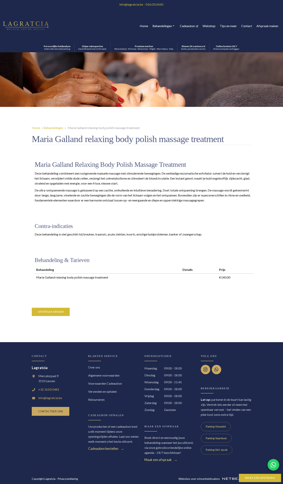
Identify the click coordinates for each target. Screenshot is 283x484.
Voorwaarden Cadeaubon (105, 383)
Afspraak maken (267, 26)
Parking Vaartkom (216, 438)
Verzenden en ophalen (102, 391)
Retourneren (96, 399)
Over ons (94, 367)
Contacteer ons (50, 411)
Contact (246, 26)
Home (144, 26)
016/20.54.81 (155, 4)
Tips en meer (228, 26)
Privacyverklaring (68, 478)
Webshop (209, 26)
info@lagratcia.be (131, 4)
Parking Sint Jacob (217, 449)
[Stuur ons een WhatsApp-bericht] (273, 465)
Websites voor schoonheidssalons (199, 478)
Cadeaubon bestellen (103, 449)
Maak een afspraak (260, 477)
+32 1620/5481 (48, 389)
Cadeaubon (188, 26)
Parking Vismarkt (216, 426)
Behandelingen (162, 26)
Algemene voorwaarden (104, 375)
